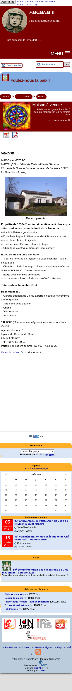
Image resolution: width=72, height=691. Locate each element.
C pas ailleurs (24, 96)
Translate (49, 454)
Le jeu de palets (14, 598)
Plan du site (11, 647)
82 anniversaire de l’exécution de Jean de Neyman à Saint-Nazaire (41, 522)
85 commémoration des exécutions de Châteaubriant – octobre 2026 (42, 538)
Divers (41, 96)
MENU (57, 53)
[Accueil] (14, 34)
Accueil (5, 96)
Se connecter (14, 65)
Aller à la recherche (45, 1)
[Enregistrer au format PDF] (6, 137)
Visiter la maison (10, 352)
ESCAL (38, 668)
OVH (42, 670)
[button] (67, 52)
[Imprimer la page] (41, 437)
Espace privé (64, 647)
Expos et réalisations (17, 605)
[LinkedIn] (37, 437)
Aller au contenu (24, 1)
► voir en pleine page (36, 468)
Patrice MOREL (59, 120)
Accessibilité (7, 2)
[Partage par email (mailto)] (30, 437)
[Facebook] (34, 437)
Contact (26, 647)
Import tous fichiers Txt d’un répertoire (27, 601)
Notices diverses (14, 594)
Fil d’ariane (11, 609)
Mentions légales (44, 647)
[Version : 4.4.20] (42, 665)
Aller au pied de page (27, 4)
